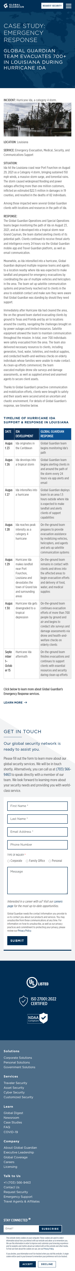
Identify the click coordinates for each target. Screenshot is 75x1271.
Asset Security (14, 1087)
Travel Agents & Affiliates (22, 1201)
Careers (9, 1162)
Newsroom (11, 1117)
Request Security (52, 6)
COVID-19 (11, 1132)
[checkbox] (37, 861)
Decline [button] (47, 1264)
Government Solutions (19, 1067)
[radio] (14, 861)
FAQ (7, 1127)
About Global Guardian (20, 1147)
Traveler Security (15, 1083)
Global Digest (13, 1113)
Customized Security (18, 1097)
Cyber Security (14, 1092)
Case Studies (13, 1122)
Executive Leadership (19, 1152)
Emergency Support (18, 1196)
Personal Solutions (17, 1062)
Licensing (10, 1166)
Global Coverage (15, 1157)
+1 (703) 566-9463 (17, 1182)
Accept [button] (27, 1264)
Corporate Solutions (18, 1057)
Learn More (13, 702)
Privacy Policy (49, 1249)
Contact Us (11, 1187)
